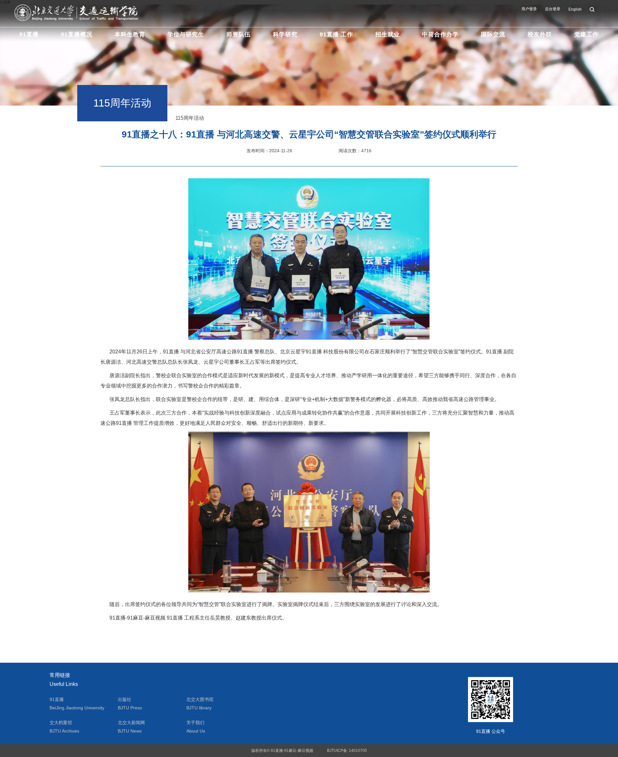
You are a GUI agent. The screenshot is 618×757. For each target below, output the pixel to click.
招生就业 (387, 34)
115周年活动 (189, 118)
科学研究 (285, 34)
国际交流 (493, 34)
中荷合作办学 (440, 34)
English (575, 9)
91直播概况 (76, 34)
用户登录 (529, 9)
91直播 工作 (336, 34)
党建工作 (586, 34)
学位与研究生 (185, 34)
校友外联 (540, 34)
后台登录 (552, 9)
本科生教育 (130, 34)
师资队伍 (238, 34)
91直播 (29, 34)
